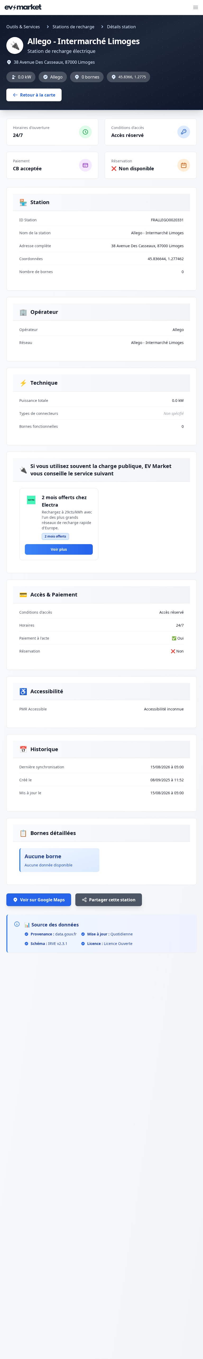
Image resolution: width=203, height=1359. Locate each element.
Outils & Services (23, 27)
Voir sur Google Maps (42, 900)
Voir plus (59, 549)
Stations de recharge (73, 27)
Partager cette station (112, 900)
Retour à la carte (37, 95)
